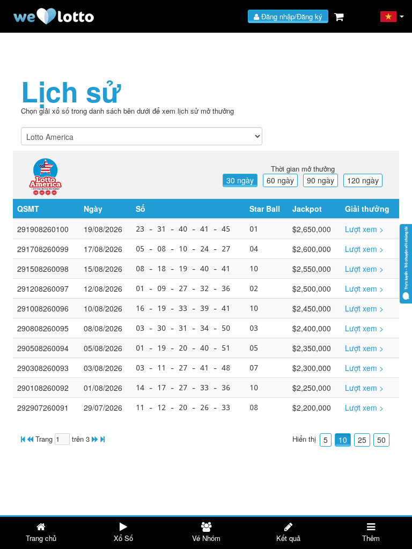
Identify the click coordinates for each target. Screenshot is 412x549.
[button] (392, 16)
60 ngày (280, 180)
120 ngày (363, 180)
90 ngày (320, 180)
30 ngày (240, 180)
